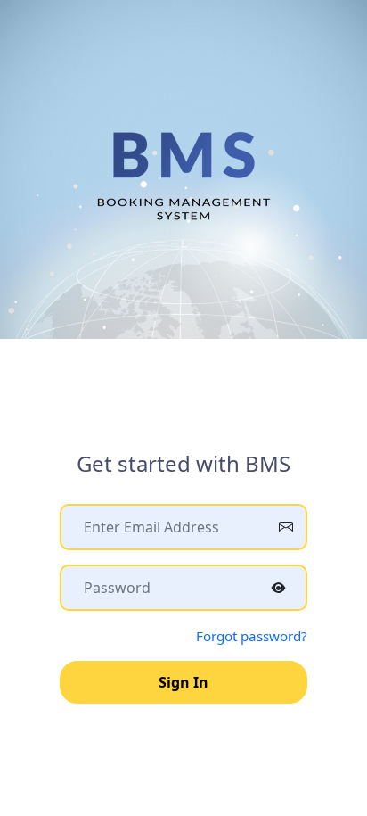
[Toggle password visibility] (279, 588)
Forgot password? (251, 636)
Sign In (183, 682)
